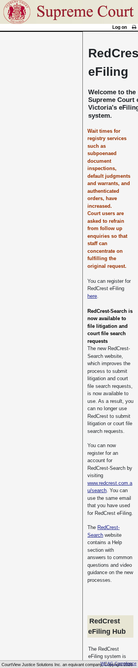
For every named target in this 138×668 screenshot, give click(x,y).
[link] (134, 27)
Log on (119, 27)
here (92, 296)
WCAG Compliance (118, 663)
